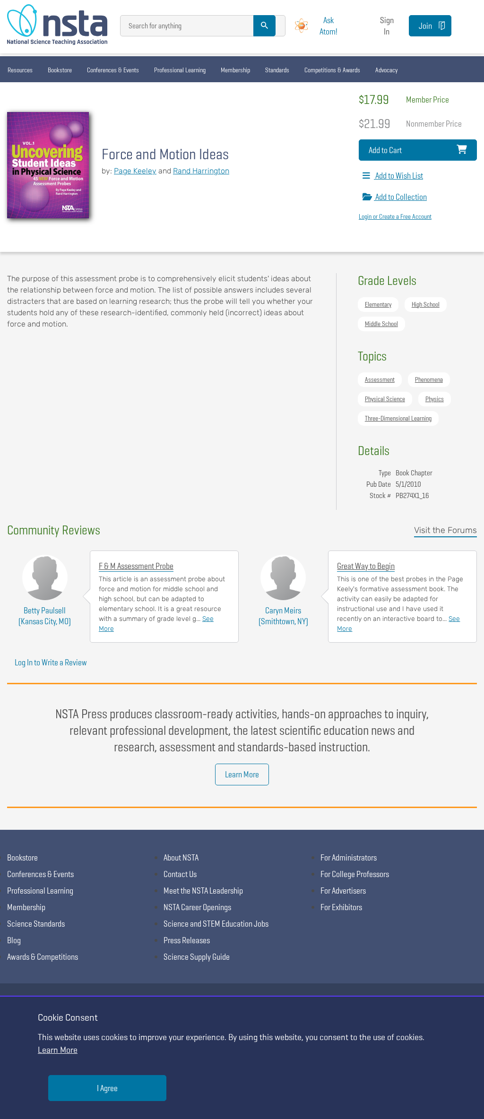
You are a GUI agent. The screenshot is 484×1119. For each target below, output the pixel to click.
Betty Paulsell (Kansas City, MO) (44, 616)
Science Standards (36, 923)
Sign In (387, 25)
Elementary (378, 304)
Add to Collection (400, 196)
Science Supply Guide (197, 956)
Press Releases (187, 940)
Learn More (242, 774)
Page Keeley (135, 170)
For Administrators (348, 857)
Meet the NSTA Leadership (203, 890)
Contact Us (180, 874)
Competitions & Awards (332, 70)
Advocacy (386, 70)
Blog (14, 940)
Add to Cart (385, 150)
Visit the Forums (445, 530)
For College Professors (354, 874)
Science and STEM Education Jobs (216, 923)
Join (425, 25)
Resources (20, 70)
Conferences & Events (113, 70)
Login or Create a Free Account (395, 216)
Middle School (381, 323)
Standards (277, 70)
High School (426, 304)
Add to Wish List (398, 175)
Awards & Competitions (42, 956)
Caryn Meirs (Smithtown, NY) (283, 616)
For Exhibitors (341, 907)
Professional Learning (180, 70)
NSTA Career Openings (197, 907)
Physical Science (385, 399)
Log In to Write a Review (51, 662)
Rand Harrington (201, 170)
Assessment (380, 379)
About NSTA (181, 857)
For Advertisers (343, 890)
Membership (235, 70)
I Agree (107, 1088)
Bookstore (60, 70)
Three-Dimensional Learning (398, 418)
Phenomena (429, 379)
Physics (434, 399)
